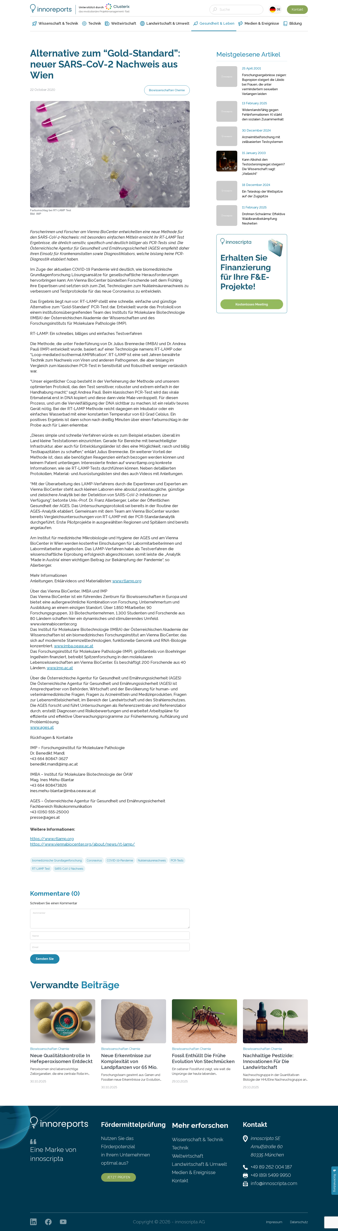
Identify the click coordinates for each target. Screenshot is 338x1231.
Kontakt (297, 9)
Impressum (274, 1222)
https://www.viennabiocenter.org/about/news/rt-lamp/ (82, 844)
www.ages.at (42, 727)
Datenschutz (299, 1222)
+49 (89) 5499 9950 (271, 1175)
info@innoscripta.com (274, 1183)
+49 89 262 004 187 (271, 1167)
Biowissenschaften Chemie (167, 90)
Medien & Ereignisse (194, 1172)
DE (278, 9)
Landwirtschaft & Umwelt (199, 1164)
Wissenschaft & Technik (197, 1139)
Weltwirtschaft (187, 1156)
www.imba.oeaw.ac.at (73, 646)
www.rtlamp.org (126, 581)
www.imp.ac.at (60, 668)
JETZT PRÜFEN (118, 1177)
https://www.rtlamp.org (52, 838)
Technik (180, 1148)
